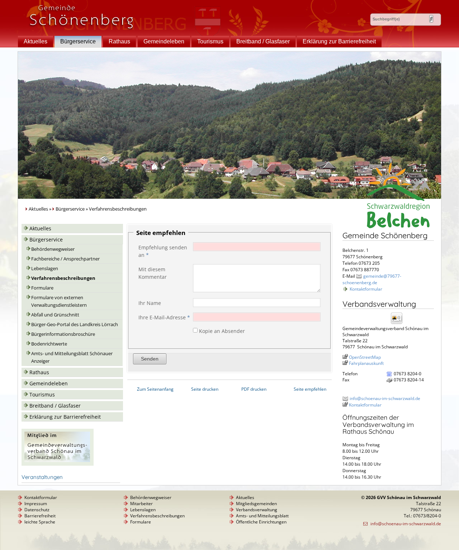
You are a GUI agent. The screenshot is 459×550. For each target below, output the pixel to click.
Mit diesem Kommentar (152, 273)
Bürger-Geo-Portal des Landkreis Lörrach (74, 324)
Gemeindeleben (163, 41)
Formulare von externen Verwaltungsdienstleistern (59, 301)
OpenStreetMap (365, 357)
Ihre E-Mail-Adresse (164, 317)
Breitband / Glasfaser (263, 41)
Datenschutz (36, 510)
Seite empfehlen (310, 389)
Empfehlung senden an (162, 251)
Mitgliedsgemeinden (256, 503)
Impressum (35, 503)
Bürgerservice (78, 41)
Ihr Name (149, 303)
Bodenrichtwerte (49, 344)
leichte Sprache (39, 522)
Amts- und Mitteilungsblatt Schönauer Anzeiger (72, 357)
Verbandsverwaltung (256, 510)
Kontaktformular (366, 289)
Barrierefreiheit (40, 516)
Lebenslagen (44, 268)
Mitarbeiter (141, 503)
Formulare (42, 288)
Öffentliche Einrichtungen (261, 522)
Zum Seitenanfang (155, 389)
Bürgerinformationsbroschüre (63, 334)
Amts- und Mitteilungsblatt (262, 516)
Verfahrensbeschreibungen (63, 278)
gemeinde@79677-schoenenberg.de (371, 279)
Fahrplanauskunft (366, 363)
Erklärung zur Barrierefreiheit (339, 41)
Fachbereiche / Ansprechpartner (65, 259)
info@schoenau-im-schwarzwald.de (385, 398)
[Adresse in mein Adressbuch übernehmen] (399, 323)
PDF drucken (253, 389)
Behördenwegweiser (53, 249)
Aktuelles (35, 41)
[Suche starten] (431, 19)
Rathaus (119, 41)
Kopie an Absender (222, 330)
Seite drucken (204, 389)
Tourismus (210, 41)
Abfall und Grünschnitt (55, 315)
